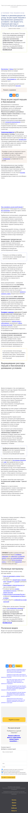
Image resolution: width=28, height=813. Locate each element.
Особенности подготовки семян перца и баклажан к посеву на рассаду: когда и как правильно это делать (14, 676)
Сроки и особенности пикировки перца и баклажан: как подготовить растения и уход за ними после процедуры (16, 671)
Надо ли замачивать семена (11, 576)
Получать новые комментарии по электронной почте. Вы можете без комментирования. (14, 773)
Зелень (14, 800)
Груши (14, 805)
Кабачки (14, 808)
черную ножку (16, 321)
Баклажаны (4, 69)
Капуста (14, 810)
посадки (22, 172)
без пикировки (5, 210)
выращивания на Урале (18, 596)
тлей (5, 462)
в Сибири (6, 598)
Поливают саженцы (7, 312)
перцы (11, 69)
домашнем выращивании (12, 122)
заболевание (5, 323)
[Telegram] (17, 95)
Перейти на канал (14, 719)
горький (9, 581)
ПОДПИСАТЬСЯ (7, 49)
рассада (18, 85)
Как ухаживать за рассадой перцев (12, 207)
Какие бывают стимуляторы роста (13, 585)
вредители (18, 562)
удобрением (6, 158)
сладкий (16, 581)
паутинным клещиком (19, 460)
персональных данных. (14, 771)
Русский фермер (6, 12)
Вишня (14, 802)
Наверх (18, 666)
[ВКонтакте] (10, 95)
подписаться (13, 774)
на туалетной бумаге (17, 558)
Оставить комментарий (8, 777)
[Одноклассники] (14, 95)
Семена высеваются (7, 132)
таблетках (14, 556)
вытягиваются (12, 79)
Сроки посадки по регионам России (13, 594)
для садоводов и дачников (15, 35)
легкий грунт (22, 139)
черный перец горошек (19, 580)
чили (4, 581)
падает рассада (8, 592)
